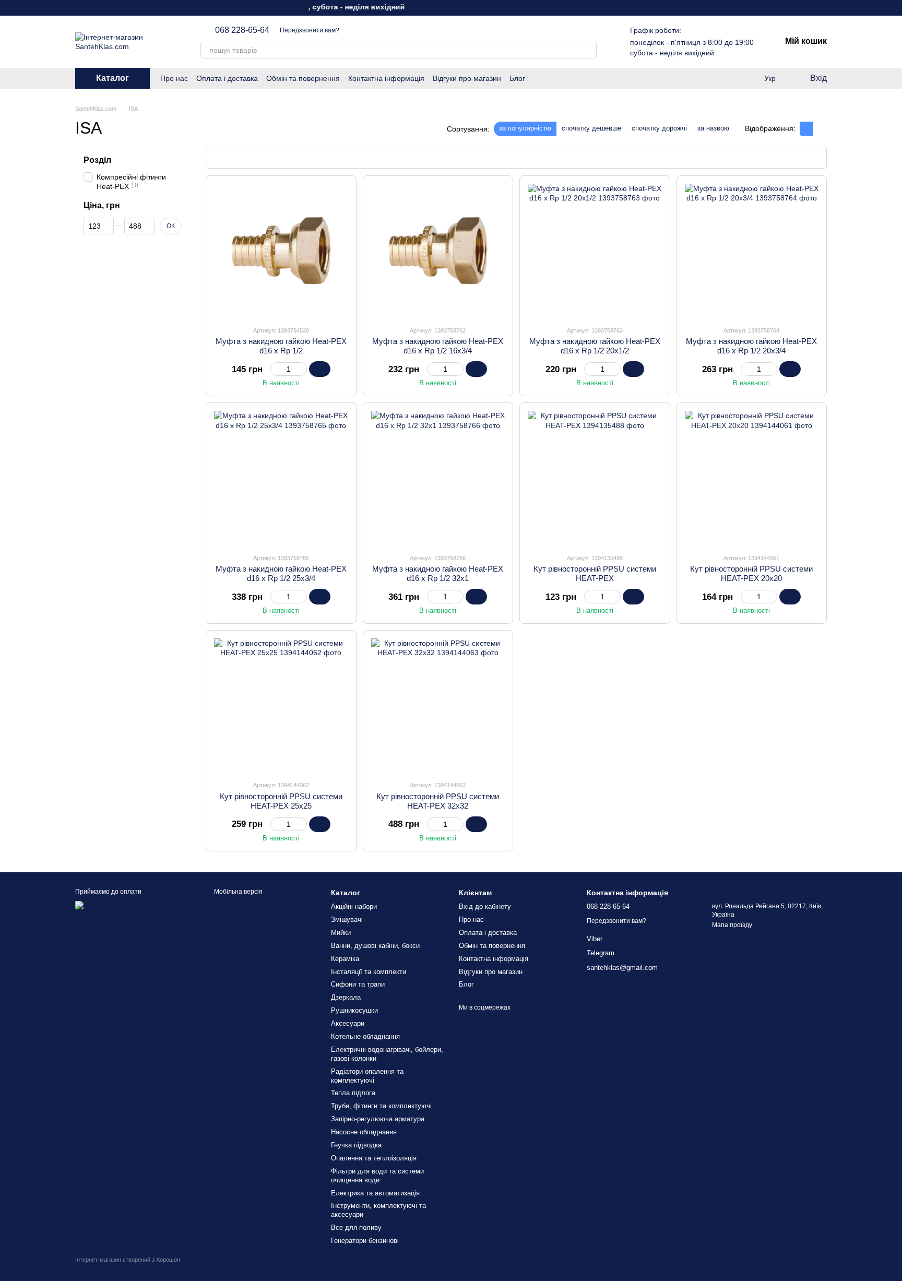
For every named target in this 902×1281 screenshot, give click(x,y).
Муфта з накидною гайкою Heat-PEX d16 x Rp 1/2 (281, 346)
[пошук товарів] (588, 50)
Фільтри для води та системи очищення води (377, 1175)
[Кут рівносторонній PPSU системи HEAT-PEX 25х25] (281, 705)
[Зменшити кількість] (275, 369)
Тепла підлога (353, 1093)
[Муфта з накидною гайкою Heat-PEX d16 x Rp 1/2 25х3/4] (281, 478)
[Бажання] (727, 78)
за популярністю (525, 128)
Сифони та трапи (358, 984)
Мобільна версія (237, 891)
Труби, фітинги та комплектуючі (381, 1106)
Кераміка (345, 959)
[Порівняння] (748, 78)
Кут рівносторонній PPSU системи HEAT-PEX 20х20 (751, 573)
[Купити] (319, 369)
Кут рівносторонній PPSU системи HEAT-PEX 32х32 (437, 801)
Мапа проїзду (732, 925)
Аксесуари (347, 1023)
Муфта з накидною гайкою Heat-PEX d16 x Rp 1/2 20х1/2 (594, 346)
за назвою (713, 128)
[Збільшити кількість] (302, 369)
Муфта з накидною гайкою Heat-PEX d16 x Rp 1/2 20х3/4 (751, 346)
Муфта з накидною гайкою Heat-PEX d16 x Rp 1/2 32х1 (437, 573)
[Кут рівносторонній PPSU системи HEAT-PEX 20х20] (752, 478)
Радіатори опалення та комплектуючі (367, 1076)
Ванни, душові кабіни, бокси (375, 946)
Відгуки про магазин (467, 78)
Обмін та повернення (303, 78)
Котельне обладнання (365, 1036)
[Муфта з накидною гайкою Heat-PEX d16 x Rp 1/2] (281, 251)
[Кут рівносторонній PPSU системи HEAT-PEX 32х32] (438, 705)
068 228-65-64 (242, 30)
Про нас (174, 78)
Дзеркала (346, 997)
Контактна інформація (386, 78)
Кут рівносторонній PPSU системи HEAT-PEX (594, 573)
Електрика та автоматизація (375, 1193)
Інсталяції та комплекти (368, 972)
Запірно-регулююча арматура (377, 1119)
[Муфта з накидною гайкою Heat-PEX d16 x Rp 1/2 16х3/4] (438, 251)
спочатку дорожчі (659, 128)
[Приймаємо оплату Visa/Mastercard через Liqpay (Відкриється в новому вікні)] (131, 908)
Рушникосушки (354, 1010)
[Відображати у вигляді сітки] (806, 129)
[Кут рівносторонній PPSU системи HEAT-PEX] (595, 478)
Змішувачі (347, 919)
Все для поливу (356, 1227)
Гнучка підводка (356, 1145)
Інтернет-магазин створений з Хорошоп (127, 1259)
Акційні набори (354, 906)
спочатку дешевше (591, 128)
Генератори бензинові (365, 1240)
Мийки (341, 932)
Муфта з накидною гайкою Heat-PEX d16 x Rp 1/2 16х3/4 (437, 346)
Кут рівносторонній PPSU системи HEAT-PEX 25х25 (281, 801)
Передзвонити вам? (309, 30)
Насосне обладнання (364, 1132)
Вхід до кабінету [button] (485, 906)
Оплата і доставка (227, 78)
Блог (517, 78)
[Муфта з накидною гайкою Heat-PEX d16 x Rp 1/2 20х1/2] (595, 251)
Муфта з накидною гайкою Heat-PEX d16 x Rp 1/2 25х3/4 (281, 573)
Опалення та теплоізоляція (374, 1158)
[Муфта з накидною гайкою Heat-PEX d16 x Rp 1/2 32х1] (438, 478)
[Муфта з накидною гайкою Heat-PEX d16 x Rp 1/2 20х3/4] (752, 251)
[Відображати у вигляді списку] (820, 129)
